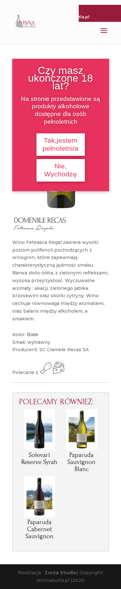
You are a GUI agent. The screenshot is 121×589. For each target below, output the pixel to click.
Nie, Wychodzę (60, 170)
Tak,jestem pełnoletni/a (60, 144)
